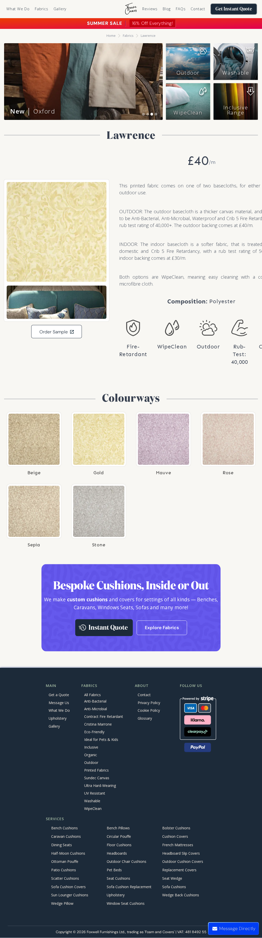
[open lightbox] (56, 232)
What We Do (18, 8)
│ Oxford (32, 111)
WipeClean (187, 112)
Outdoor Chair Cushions (126, 861)
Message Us (59, 702)
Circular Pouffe (119, 836)
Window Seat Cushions (126, 903)
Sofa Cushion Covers (68, 886)
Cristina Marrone (98, 724)
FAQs (180, 8)
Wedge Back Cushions (180, 895)
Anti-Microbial (95, 708)
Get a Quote (59, 694)
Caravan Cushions (66, 836)
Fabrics (128, 35)
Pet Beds (114, 870)
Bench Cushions (64, 828)
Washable (235, 72)
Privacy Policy (149, 702)
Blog (167, 8)
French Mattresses (177, 844)
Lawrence (148, 35)
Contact (198, 8)
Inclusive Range (235, 110)
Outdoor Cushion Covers (182, 861)
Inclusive (91, 747)
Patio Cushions (63, 870)
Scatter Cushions (65, 878)
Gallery (60, 8)
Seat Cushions (118, 878)
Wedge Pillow (62, 903)
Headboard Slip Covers (181, 853)
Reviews (150, 8)
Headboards (117, 853)
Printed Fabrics (96, 770)
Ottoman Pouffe (64, 861)
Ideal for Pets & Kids (101, 739)
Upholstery (58, 718)
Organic (90, 754)
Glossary (145, 718)
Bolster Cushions (176, 828)
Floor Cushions (119, 844)
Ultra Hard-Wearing (100, 785)
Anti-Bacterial (95, 701)
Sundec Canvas (96, 777)
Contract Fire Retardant (103, 716)
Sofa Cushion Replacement (129, 886)
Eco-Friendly (94, 731)
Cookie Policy (149, 710)
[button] (41, 9)
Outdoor (188, 72)
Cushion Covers (175, 836)
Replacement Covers (179, 870)
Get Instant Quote (233, 9)
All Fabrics (92, 694)
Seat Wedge (172, 878)
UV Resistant (94, 793)
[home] (131, 9)
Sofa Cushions (174, 886)
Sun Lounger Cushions (69, 895)
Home (111, 35)
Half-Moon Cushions (68, 853)
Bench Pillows (118, 828)
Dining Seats (61, 844)
